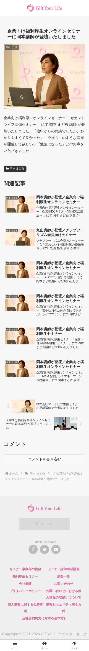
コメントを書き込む (44, 459)
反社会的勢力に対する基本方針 (44, 618)
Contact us (44, 524)
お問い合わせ (63, 583)
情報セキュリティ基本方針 (63, 608)
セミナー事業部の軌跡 (25, 569)
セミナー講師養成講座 (64, 569)
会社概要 (25, 583)
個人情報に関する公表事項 (25, 608)
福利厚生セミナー (25, 576)
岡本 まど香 (17, 168)
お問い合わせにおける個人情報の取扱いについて (63, 594)
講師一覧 (63, 576)
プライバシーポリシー (25, 591)
